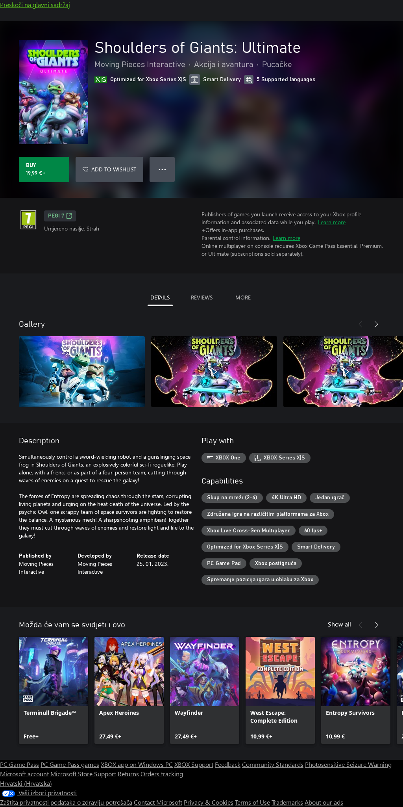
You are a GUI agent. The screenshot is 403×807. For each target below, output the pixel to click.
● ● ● (162, 169)
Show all (339, 624)
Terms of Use (252, 802)
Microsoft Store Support (83, 774)
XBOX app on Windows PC (137, 764)
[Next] (376, 324)
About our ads (324, 802)
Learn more (332, 222)
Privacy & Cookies (208, 802)
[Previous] (360, 324)
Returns (128, 774)
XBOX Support (193, 764)
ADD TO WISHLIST (113, 169)
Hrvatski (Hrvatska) (26, 783)
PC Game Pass (19, 764)
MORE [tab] (243, 297)
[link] (53, 690)
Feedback (227, 764)
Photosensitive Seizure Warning (348, 764)
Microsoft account (24, 774)
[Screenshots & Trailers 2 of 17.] (214, 371)
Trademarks (287, 802)
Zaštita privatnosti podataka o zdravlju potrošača (66, 802)
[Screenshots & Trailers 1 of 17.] (82, 371)
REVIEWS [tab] (202, 297)
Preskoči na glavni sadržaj (35, 4)
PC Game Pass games (70, 764)
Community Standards (272, 764)
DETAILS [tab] (160, 297)
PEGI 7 (56, 216)
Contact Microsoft (158, 802)
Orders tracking (161, 774)
